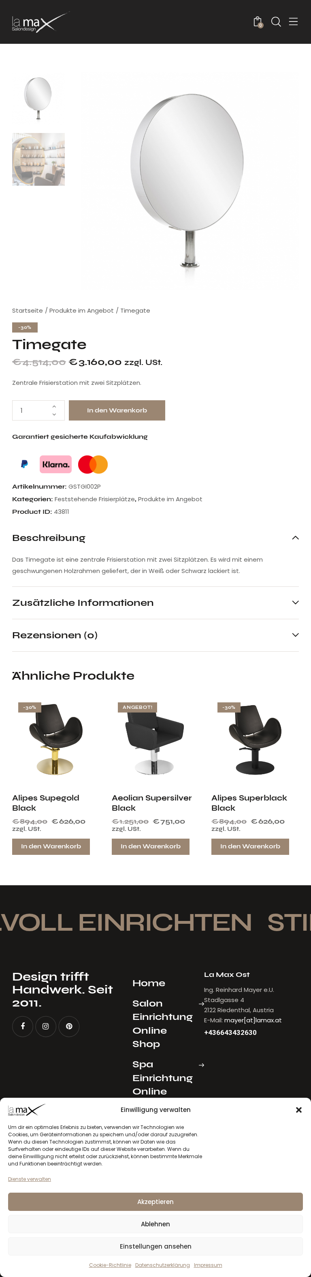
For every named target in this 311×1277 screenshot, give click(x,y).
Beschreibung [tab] (48, 537)
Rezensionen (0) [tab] (55, 635)
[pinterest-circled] (68, 1026)
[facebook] (22, 1026)
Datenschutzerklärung (162, 1265)
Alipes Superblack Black (249, 803)
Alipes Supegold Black (45, 803)
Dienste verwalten (29, 1179)
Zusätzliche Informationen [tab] (83, 602)
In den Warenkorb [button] (51, 846)
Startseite (27, 310)
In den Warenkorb (117, 410)
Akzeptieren (155, 1202)
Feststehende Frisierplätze (95, 499)
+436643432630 (230, 1032)
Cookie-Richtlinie (110, 1265)
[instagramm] (45, 1026)
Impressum (208, 1265)
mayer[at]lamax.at (253, 1020)
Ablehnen (155, 1224)
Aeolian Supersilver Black (152, 803)
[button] (299, 1110)
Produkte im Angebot (81, 310)
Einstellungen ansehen (156, 1246)
